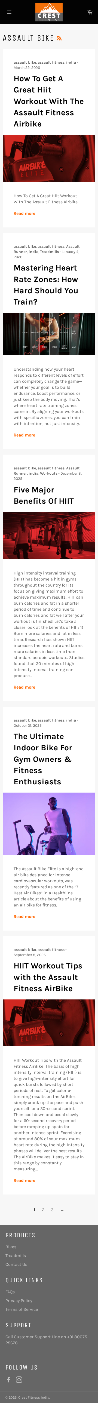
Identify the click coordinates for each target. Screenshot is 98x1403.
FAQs (10, 1291)
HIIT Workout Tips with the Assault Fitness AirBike (48, 977)
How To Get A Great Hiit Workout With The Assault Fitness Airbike (49, 101)
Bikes (10, 1246)
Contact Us (16, 1264)
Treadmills (15, 1255)
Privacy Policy (18, 1300)
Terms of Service (21, 1309)
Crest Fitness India (33, 1397)
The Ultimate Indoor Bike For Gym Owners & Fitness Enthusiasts (43, 759)
